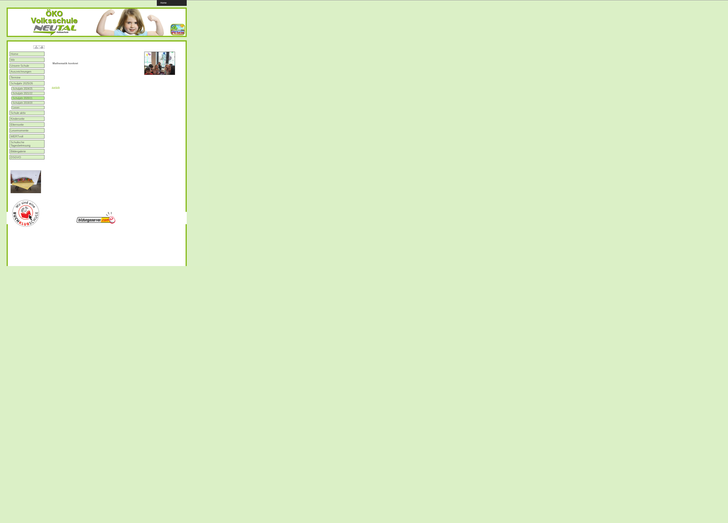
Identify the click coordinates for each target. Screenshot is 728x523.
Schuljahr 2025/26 (22, 83)
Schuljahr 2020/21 (22, 98)
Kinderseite (17, 118)
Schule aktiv (18, 112)
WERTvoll (17, 136)
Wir (13, 59)
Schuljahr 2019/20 (22, 102)
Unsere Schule (20, 65)
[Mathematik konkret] (159, 74)
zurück (56, 87)
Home (163, 3)
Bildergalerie (18, 151)
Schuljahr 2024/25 (22, 88)
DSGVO (16, 157)
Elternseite (17, 124)
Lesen (16, 107)
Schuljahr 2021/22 (22, 93)
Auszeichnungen (21, 71)
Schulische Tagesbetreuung (20, 144)
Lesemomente (19, 130)
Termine (15, 77)
